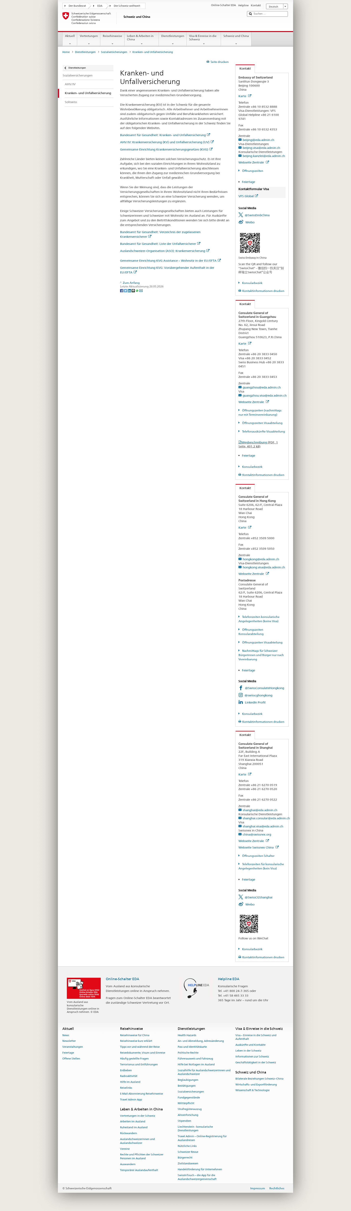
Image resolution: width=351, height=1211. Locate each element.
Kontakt (243, 68)
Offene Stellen (71, 1058)
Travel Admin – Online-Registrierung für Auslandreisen (202, 1138)
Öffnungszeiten (252, 170)
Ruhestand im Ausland (133, 1127)
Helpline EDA (228, 979)
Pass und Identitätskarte (192, 1047)
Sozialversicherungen (114, 52)
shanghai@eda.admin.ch (260, 810)
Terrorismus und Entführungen (139, 1064)
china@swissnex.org (257, 834)
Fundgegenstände (189, 1097)
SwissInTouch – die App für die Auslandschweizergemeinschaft (197, 1177)
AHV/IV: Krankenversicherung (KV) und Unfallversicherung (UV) (164, 142)
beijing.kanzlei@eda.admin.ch (264, 156)
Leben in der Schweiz (248, 1050)
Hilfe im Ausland (130, 1081)
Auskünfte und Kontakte (250, 1044)
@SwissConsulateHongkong (264, 688)
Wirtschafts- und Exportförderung (256, 1084)
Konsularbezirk (252, 283)
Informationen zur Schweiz (252, 1056)
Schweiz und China (236, 36)
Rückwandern (128, 1133)
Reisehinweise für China (134, 1035)
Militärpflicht (186, 1103)
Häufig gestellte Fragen (134, 1058)
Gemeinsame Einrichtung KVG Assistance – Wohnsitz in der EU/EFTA (168, 260)
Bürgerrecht (185, 1157)
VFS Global (246, 196)
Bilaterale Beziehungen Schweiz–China (259, 1078)
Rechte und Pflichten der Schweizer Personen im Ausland (141, 1156)
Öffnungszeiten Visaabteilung (262, 423)
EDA (99, 5)
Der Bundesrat (77, 5)
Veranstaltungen (72, 1047)
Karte (242, 96)
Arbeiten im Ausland (132, 1121)
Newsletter (69, 1041)
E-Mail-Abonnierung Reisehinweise (141, 1093)
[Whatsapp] (137, 290)
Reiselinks (126, 1087)
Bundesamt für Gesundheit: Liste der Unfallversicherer (158, 244)
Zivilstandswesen (188, 1163)
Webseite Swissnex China (256, 847)
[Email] (141, 290)
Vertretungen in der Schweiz (137, 1115)
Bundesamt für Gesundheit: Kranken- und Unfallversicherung (163, 135)
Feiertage (248, 182)
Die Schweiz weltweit (127, 5)
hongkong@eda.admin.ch (261, 559)
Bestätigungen (187, 1085)
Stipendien (184, 1120)
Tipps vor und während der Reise (140, 1047)
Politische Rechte (188, 1052)
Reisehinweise (112, 36)
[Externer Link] (249, 242)
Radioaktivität (128, 1076)
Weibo (250, 222)
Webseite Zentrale (251, 162)
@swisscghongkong (258, 695)
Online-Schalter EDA (122, 979)
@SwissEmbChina (257, 215)
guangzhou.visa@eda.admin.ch (265, 395)
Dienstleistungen (172, 36)
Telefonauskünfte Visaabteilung (263, 431)
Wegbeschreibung (258, 444)
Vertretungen (89, 36)
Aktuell (70, 36)
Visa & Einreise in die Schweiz (203, 37)
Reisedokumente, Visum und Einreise (142, 1052)
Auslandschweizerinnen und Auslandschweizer (137, 1141)
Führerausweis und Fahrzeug (195, 1058)
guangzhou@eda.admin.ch (262, 387)
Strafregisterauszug (190, 1109)
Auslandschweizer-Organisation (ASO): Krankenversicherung (162, 251)
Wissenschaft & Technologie (252, 1090)
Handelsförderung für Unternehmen (200, 1169)
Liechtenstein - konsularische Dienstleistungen (195, 1128)
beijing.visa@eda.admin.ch (261, 148)
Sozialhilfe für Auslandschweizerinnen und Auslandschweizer (204, 1072)
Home (66, 52)
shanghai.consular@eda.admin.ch (266, 818)
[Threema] (133, 290)
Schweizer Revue (188, 1151)
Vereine (125, 1148)
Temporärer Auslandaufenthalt (139, 1170)
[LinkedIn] (130, 290)
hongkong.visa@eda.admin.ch (264, 567)
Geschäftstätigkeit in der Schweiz (255, 1062)
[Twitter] (126, 290)
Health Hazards (187, 1035)
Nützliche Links (187, 1146)
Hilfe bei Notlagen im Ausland (196, 1064)
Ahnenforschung (188, 1114)
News (65, 1035)
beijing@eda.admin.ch (258, 140)
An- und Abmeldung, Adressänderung (201, 1041)
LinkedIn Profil (255, 702)
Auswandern (127, 1164)
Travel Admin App (131, 1099)
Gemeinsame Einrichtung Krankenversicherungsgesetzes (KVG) (164, 149)
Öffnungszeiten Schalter (258, 855)
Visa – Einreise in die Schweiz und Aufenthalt (255, 1037)
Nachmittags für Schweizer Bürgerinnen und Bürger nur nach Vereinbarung (261, 655)
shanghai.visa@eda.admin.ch (263, 826)
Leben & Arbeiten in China (140, 37)
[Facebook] (122, 290)
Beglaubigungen (188, 1079)
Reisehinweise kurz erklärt (136, 1041)
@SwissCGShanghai (258, 897)
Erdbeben (126, 1070)
